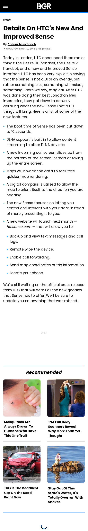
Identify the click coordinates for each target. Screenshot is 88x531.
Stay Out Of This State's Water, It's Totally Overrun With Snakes (65, 495)
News (7, 19)
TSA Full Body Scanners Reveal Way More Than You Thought (64, 429)
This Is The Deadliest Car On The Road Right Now (21, 492)
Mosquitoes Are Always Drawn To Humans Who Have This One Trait (20, 429)
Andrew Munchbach (22, 44)
